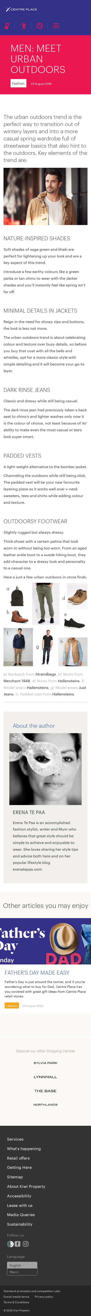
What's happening (24, 1148)
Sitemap (15, 1176)
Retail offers (18, 1158)
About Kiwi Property (26, 1186)
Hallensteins (69, 680)
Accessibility (19, 1195)
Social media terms (16, 1296)
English (15, 1265)
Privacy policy (44, 1296)
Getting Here (19, 1167)
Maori (14, 1271)
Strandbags (45, 674)
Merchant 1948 (17, 680)
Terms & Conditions (16, 1302)
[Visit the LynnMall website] (45, 1077)
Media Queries (21, 1214)
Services (15, 1139)
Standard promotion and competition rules (32, 1291)
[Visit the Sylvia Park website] (45, 1063)
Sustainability (19, 1224)
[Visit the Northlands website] (45, 1104)
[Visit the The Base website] (45, 1091)
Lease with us (19, 1205)
